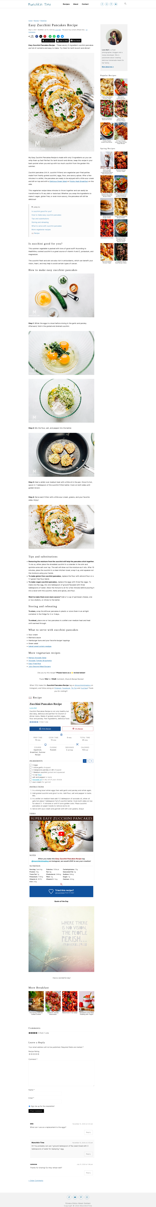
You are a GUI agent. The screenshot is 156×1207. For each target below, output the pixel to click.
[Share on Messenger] (62, 36)
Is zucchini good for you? (42, 211)
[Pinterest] (81, 1197)
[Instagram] (87, 1197)
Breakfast (44, 20)
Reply (88, 1132)
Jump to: (36, 207)
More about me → (108, 67)
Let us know (60, 893)
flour (40, 775)
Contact (85, 4)
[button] (30, 722)
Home (30, 20)
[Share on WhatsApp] (54, 36)
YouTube (84, 688)
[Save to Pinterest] (44, 36)
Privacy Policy (72, 1203)
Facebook (66, 688)
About (75, 4)
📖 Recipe (35, 233)
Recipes (66, 4)
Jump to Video (63, 40)
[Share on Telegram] (58, 36)
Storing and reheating (40, 222)
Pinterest (57, 688)
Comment (33, 1059)
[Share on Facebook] (36, 36)
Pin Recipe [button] (79, 729)
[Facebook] (69, 1197)
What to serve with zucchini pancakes (47, 226)
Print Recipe (76, 40)
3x (91, 761)
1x (84, 761)
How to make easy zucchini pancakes (46, 215)
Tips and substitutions (40, 219)
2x (88, 761)
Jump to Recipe (49, 40)
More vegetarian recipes (41, 230)
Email (31, 1098)
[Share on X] (40, 36)
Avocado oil (37, 780)
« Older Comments (36, 1181)
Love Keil (33, 708)
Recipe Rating (34, 1051)
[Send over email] (50, 36)
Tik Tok (74, 688)
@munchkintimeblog (83, 685)
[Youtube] (75, 1197)
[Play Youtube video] (61, 834)
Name (31, 1090)
